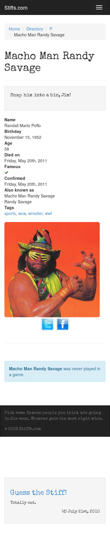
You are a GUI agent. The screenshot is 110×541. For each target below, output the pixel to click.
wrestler (35, 213)
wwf (48, 213)
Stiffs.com (16, 7)
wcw (22, 213)
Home (14, 29)
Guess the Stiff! (38, 493)
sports (10, 213)
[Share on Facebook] (63, 323)
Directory (34, 29)
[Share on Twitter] (47, 323)
